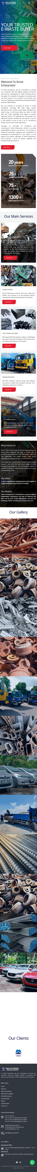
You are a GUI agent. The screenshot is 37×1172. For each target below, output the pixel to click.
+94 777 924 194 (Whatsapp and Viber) (16, 1119)
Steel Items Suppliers (7, 1094)
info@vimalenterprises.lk (12, 1125)
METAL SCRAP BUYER (14, 237)
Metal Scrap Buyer (6, 1091)
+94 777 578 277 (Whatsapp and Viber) (16, 1118)
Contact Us (4, 1106)
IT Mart (22, 1168)
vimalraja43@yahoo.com (12, 1129)
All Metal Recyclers (10, 419)
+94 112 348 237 (9, 1116)
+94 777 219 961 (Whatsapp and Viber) (16, 1121)
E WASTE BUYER (7, 290)
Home (2, 1086)
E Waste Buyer (5, 1103)
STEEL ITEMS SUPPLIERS (10, 333)
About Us (3, 1089)
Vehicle (3, 1101)
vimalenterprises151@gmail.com (14, 1127)
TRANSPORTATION (8, 377)
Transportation (5, 1098)
